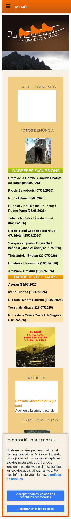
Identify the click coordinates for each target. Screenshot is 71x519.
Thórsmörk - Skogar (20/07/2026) (32, 255)
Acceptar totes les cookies (35, 508)
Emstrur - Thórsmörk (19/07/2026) (33, 263)
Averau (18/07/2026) (22, 284)
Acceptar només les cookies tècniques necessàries (35, 495)
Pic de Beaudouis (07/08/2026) (30, 190)
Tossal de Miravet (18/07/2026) (30, 307)
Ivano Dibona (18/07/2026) (27, 292)
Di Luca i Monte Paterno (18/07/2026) (35, 300)
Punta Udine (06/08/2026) (26, 198)
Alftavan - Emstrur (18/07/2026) (31, 271)
